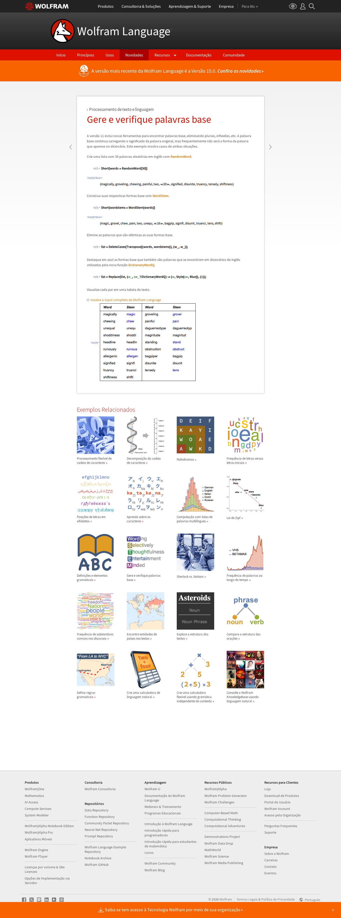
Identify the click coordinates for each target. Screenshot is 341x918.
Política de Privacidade (278, 899)
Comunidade (234, 54)
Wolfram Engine (36, 850)
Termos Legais (247, 899)
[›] (270, 116)
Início (61, 54)
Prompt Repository (99, 836)
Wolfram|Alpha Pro (39, 832)
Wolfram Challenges (219, 802)
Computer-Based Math (221, 813)
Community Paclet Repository (107, 823)
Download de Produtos (281, 795)
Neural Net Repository (101, 829)
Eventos (270, 873)
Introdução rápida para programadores (162, 832)
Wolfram (225, 899)
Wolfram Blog (155, 870)
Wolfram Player (36, 856)
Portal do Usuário (277, 802)
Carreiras (271, 860)
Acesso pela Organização (282, 815)
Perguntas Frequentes (280, 826)
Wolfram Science (216, 856)
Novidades (134, 54)
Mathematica (34, 795)
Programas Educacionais (163, 813)
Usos (110, 54)
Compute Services (38, 808)
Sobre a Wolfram (276, 853)
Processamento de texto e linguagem (121, 109)
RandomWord (180, 156)
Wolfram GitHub (97, 864)
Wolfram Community (160, 863)
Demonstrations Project (222, 836)
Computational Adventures (224, 826)
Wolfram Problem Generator (225, 795)
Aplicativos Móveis (38, 839)
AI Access (31, 802)
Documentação (198, 54)
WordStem (161, 195)
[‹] (71, 116)
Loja (267, 789)
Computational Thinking (222, 819)
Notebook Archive (98, 858)
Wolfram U (152, 789)
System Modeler (37, 815)
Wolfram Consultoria (100, 789)
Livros (149, 852)
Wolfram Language (124, 30)
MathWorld (212, 850)
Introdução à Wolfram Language (168, 824)
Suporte (270, 832)
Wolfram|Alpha (215, 789)
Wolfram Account (277, 808)
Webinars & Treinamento (163, 806)
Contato (270, 866)
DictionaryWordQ (141, 265)
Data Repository (97, 810)
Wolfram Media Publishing (223, 863)
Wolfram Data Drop (218, 843)
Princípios (85, 54)
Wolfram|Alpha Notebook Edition (49, 826)
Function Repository (100, 816)
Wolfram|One (34, 789)
